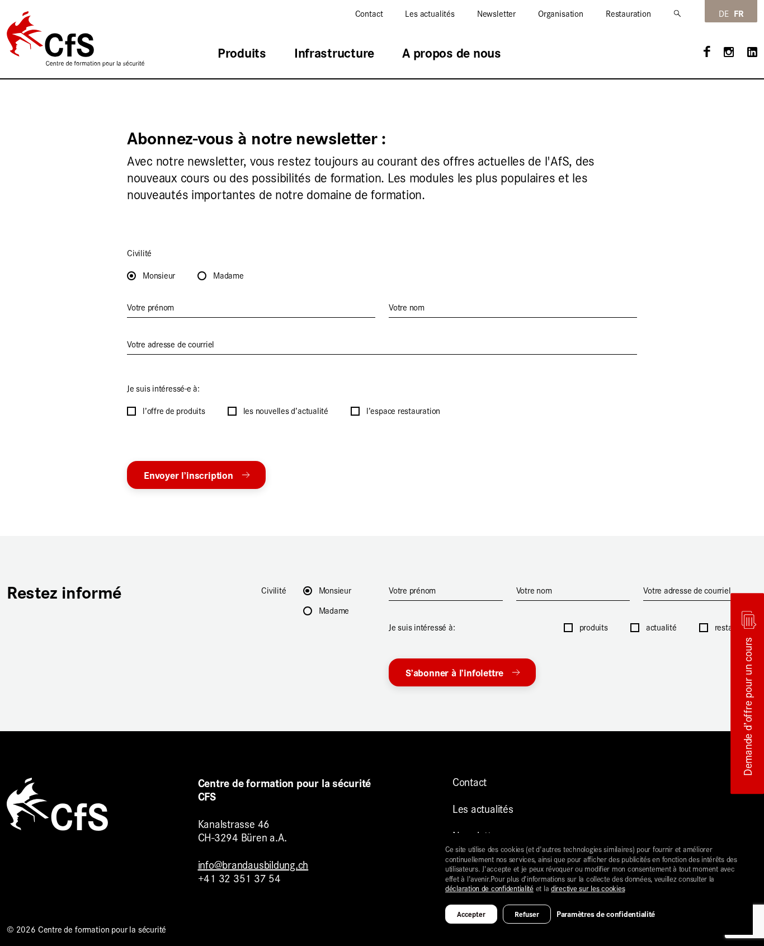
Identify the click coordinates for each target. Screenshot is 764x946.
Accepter (471, 914)
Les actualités (429, 13)
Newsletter (496, 13)
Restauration (628, 13)
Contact (369, 13)
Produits (242, 52)
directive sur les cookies (588, 887)
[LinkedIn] (752, 53)
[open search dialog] (678, 13)
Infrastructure (334, 52)
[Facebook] (707, 53)
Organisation (560, 13)
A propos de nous (451, 52)
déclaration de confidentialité (489, 887)
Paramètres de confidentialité (606, 914)
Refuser (527, 914)
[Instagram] (729, 53)
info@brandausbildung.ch (253, 864)
